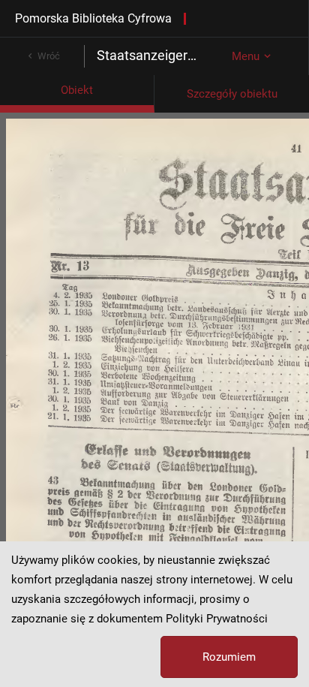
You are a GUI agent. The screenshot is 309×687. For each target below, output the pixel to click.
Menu (246, 56)
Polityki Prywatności (217, 618)
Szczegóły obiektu (232, 94)
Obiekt (77, 90)
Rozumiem (229, 657)
